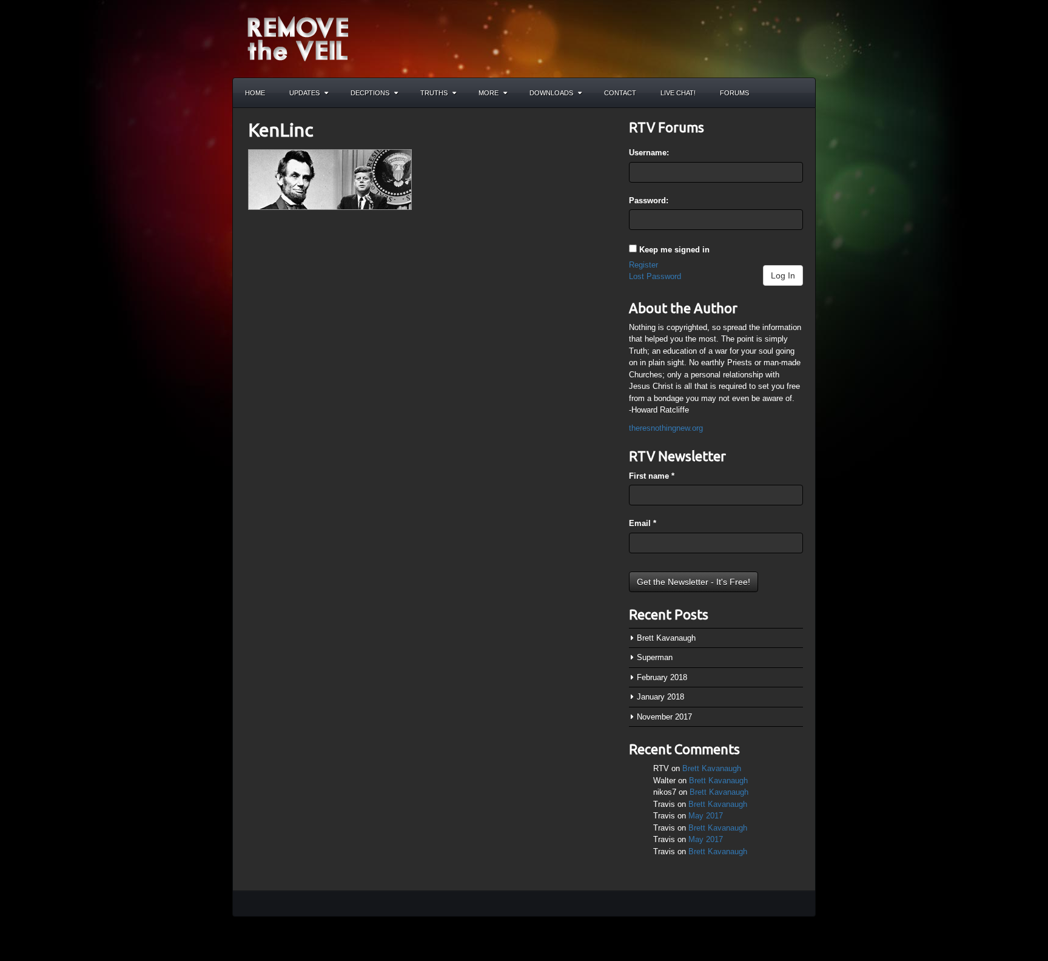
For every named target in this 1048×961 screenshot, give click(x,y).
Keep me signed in (674, 249)
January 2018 (660, 696)
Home (255, 92)
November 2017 (664, 716)
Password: (648, 200)
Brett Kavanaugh (666, 637)
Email (642, 523)
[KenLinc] (330, 178)
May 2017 (705, 815)
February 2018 (662, 677)
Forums (734, 92)
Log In (783, 275)
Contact (620, 92)
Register (643, 264)
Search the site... (800, 93)
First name (651, 475)
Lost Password (655, 276)
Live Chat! (678, 92)
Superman (655, 657)
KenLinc (280, 130)
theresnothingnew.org (666, 428)
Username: (649, 152)
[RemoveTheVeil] (297, 37)
